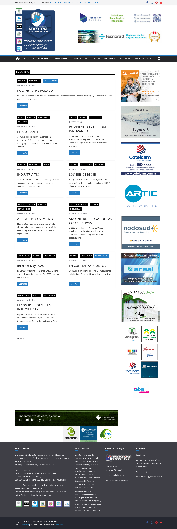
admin (33, 85)
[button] (49, 59)
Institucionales (40, 58)
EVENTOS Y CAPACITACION (85, 58)
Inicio (26, 58)
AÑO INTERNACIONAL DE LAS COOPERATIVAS (90, 221)
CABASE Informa (24, 256)
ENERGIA (21, 117)
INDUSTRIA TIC (28, 174)
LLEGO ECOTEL (28, 131)
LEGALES (46, 165)
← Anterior (20, 338)
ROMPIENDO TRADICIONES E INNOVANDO (90, 129)
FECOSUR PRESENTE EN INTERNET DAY (34, 307)
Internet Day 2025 (30, 265)
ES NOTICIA (22, 81)
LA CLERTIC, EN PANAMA (35, 90)
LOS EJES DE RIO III (82, 174)
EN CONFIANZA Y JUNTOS (87, 265)
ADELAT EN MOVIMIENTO (35, 219)
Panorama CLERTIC (143, 58)
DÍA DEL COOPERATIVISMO (78, 204)
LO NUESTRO (61, 58)
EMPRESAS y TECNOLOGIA (115, 58)
